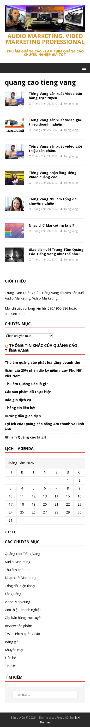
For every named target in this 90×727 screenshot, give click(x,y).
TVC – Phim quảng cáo (22, 633)
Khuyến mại (14, 649)
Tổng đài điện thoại (20, 585)
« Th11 (10, 532)
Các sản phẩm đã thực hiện (28, 391)
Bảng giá (11, 642)
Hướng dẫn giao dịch (23, 416)
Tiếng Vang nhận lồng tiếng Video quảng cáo (53, 174)
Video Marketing (17, 602)
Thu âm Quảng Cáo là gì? (26, 383)
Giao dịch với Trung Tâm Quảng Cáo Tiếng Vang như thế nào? (56, 251)
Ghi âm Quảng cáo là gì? (25, 437)
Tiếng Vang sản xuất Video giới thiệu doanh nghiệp (55, 122)
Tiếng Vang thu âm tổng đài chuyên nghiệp (53, 201)
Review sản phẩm (18, 625)
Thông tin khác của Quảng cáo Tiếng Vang (41, 348)
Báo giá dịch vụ (18, 400)
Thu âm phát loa (17, 569)
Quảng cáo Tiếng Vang (22, 553)
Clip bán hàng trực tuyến (23, 617)
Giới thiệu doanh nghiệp (23, 609)
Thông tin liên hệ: (20, 407)
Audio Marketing (17, 562)
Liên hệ (10, 657)
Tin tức (10, 666)
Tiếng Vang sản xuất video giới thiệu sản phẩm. (55, 148)
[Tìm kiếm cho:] (45, 695)
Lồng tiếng (13, 593)
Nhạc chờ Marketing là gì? (51, 225)
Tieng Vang (71, 103)
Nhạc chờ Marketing (20, 577)
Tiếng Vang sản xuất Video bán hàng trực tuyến (55, 95)
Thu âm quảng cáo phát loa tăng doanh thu (42, 362)
